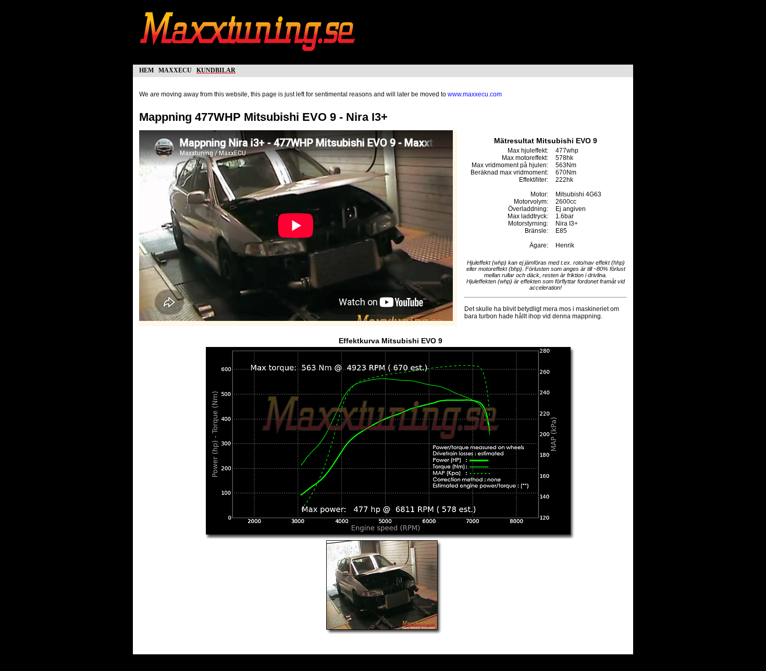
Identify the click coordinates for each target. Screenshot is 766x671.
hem (146, 69)
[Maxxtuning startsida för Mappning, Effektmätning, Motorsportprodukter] (248, 56)
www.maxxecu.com (475, 94)
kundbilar (216, 69)
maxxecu (175, 69)
